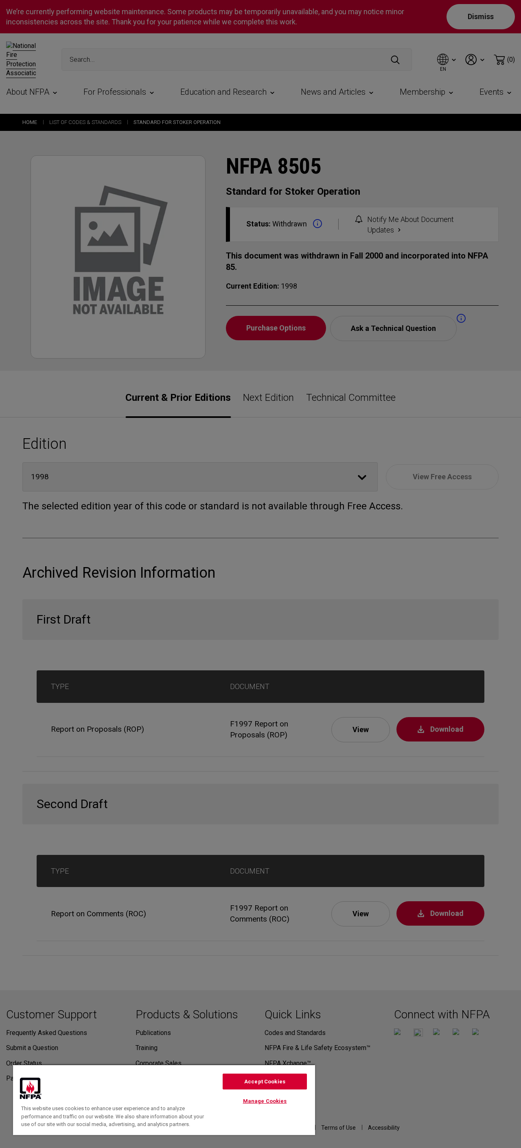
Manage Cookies (265, 1101)
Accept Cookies (264, 1081)
